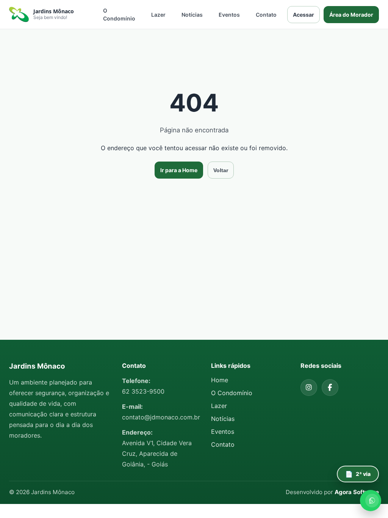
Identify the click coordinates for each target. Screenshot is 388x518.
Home (219, 380)
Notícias (192, 14)
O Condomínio (119, 14)
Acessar (303, 14)
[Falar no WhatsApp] (370, 500)
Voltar (220, 170)
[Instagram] (308, 387)
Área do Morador (351, 14)
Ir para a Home (178, 170)
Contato (266, 14)
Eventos (229, 14)
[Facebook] (330, 387)
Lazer (158, 14)
